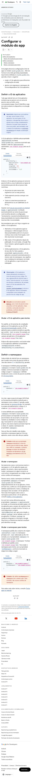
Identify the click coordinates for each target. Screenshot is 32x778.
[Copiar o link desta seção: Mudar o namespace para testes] (28, 527)
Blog (2, 640)
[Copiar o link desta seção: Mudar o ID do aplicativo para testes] (3, 321)
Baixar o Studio (5, 720)
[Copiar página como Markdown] (8, 49)
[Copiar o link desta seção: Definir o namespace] (23, 355)
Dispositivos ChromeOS (7, 676)
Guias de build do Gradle (10, 34)
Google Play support (6, 735)
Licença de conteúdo (23, 606)
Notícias (3, 638)
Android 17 (4, 689)
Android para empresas (7, 630)
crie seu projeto (8, 376)
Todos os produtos (6, 759)
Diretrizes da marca (21, 765)
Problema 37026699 (11, 312)
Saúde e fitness (5, 656)
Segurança (4, 632)
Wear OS (3, 673)
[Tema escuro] (27, 157)
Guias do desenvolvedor (8, 715)
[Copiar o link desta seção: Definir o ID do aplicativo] (27, 95)
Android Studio (7, 7)
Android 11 (4, 705)
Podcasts (3, 643)
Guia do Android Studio (7, 712)
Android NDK (4, 723)
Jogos (3, 650)
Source (3, 635)
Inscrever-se (25, 769)
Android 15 (4, 694)
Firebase (3, 754)
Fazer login (26, 2)
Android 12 (4, 702)
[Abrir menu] (2, 2)
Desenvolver (16, 32)
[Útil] (9, 37)
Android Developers (6, 32)
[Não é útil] (12, 37)
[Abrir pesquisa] (17, 2)
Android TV (4, 682)
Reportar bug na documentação (10, 732)
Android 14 (4, 697)
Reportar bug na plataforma (8, 730)
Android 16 (4, 691)
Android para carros (6, 679)
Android (3, 627)
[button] (7, 154)
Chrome (3, 751)
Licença (12, 765)
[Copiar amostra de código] (30, 157)
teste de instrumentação (9, 328)
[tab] (7, 154)
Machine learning (6, 653)
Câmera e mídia (5, 658)
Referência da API (6, 717)
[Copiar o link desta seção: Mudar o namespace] (19, 462)
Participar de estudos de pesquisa (10, 738)
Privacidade (4, 661)
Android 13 (4, 699)
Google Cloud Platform (7, 757)
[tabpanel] (16, 166)
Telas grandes (5, 671)
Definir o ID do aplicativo (14, 497)
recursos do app (17, 404)
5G (2, 664)
